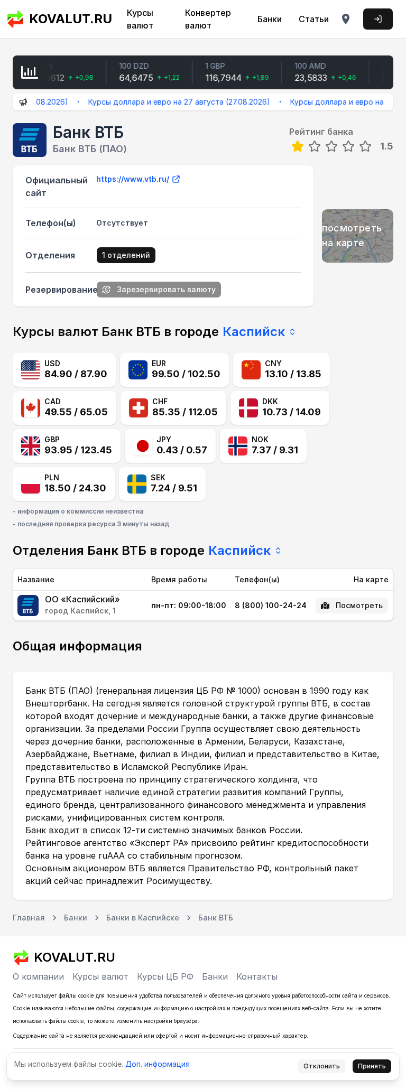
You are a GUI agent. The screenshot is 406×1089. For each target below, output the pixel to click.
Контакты (257, 976)
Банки (269, 19)
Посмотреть (359, 605)
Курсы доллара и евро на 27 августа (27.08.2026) (169, 101)
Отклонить (321, 1066)
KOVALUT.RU (67, 18)
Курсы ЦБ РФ (165, 976)
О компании (38, 976)
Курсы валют (140, 19)
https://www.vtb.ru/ (132, 178)
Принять (372, 1066)
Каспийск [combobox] (254, 331)
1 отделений (126, 254)
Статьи (314, 19)
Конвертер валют (208, 19)
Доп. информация (157, 1063)
